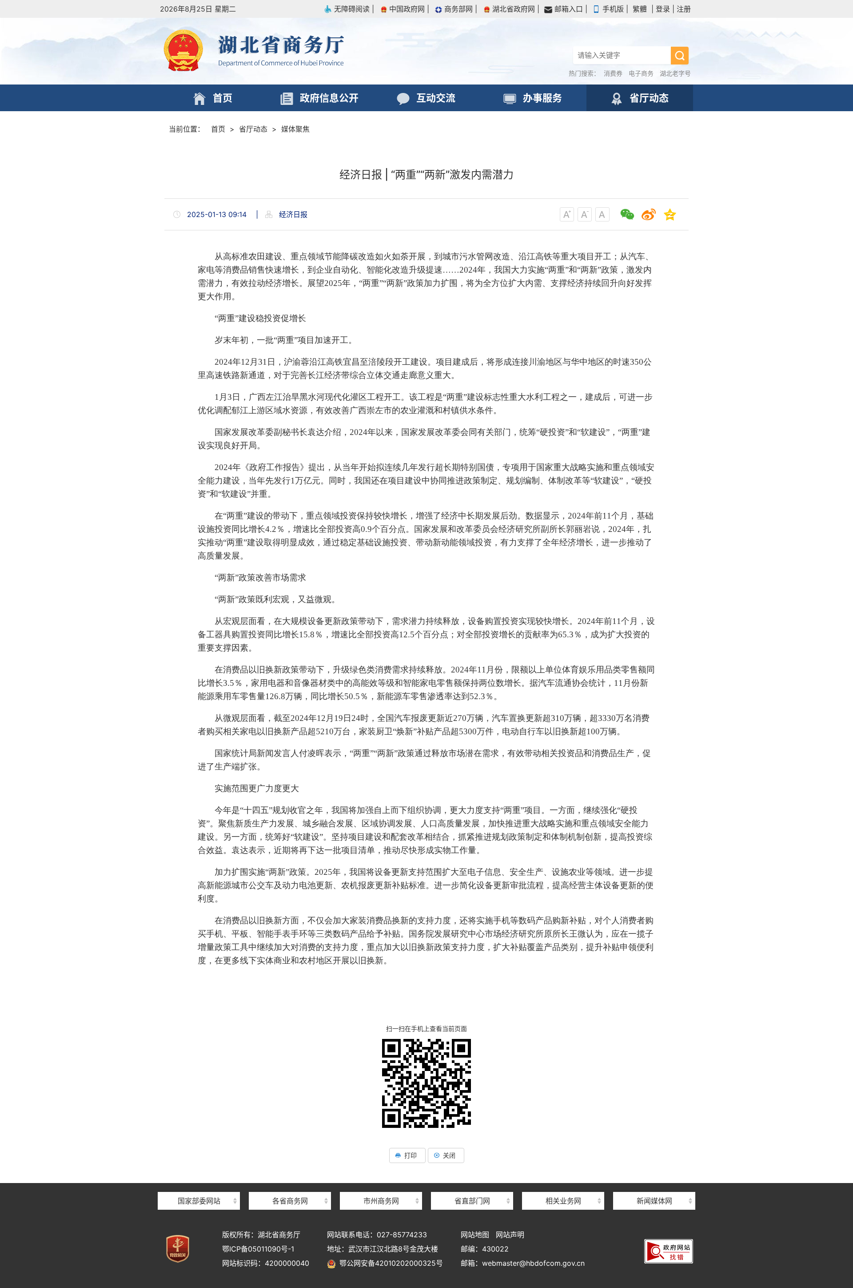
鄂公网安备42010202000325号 (389, 1263)
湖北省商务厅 (293, 51)
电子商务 (641, 73)
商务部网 (458, 8)
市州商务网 (381, 1200)
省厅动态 (253, 129)
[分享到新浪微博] (649, 214)
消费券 (613, 73)
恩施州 (381, 1185)
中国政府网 (407, 8)
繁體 (640, 8)
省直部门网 (472, 1200)
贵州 (290, 1185)
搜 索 (680, 55)
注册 (684, 8)
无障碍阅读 (352, 8)
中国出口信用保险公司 (563, 1184)
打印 (410, 1155)
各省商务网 (290, 1200)
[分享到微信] (627, 214)
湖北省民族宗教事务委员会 (472, 1185)
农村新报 (654, 1185)
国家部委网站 (199, 1200)
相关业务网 (563, 1200)
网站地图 (475, 1234)
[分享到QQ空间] (670, 214)
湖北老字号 (675, 73)
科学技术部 (199, 1185)
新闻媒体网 (654, 1200)
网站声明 (510, 1234)
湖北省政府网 (513, 8)
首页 (218, 129)
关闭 (449, 1155)
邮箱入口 (568, 8)
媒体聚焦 (295, 129)
